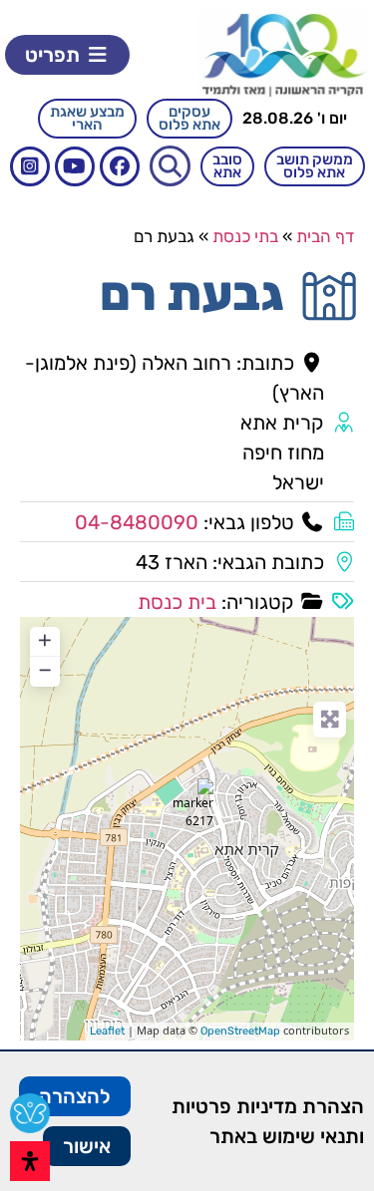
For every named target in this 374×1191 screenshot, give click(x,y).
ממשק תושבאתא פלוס (314, 165)
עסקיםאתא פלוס (189, 118)
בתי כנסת (245, 236)
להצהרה (75, 1096)
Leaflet (107, 1031)
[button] (67, 55)
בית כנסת (177, 602)
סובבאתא (227, 165)
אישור (87, 1146)
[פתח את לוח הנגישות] (30, 1161)
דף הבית (325, 236)
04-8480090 (136, 522)
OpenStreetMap (240, 1031)
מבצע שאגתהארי (87, 118)
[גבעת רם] (188, 803)
